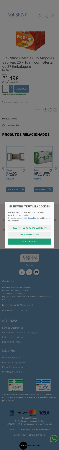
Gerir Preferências (29, 234)
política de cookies (28, 218)
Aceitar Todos (29, 241)
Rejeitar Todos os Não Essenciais (30, 228)
